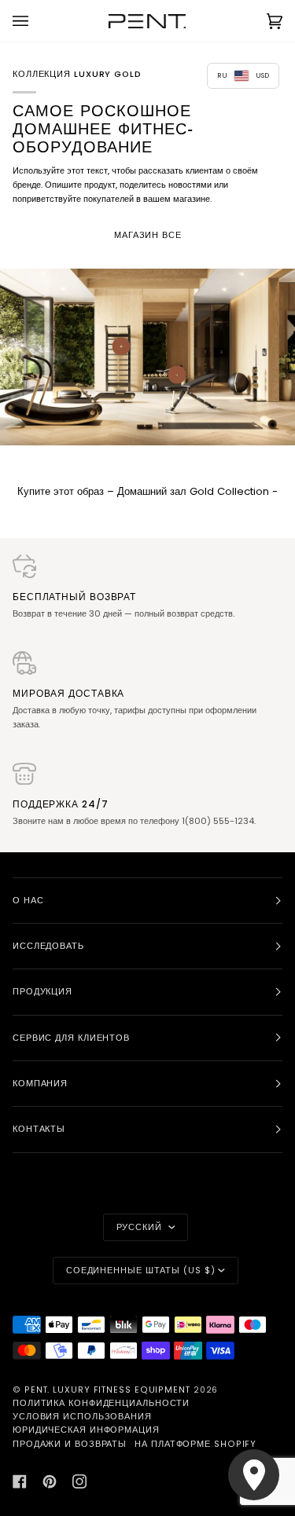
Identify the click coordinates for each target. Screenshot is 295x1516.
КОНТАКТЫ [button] (39, 1129)
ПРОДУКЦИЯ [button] (42, 992)
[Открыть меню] (36, 21)
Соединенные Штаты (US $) (141, 1270)
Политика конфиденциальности (101, 1403)
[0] (121, 346)
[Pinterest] (49, 1481)
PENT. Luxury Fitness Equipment (109, 1390)
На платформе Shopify (195, 1444)
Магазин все (148, 235)
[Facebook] (20, 1481)
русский (140, 1227)
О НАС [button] (28, 900)
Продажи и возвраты (70, 1444)
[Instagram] (79, 1481)
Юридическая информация (86, 1430)
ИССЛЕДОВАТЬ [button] (48, 946)
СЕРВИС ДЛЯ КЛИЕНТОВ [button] (71, 1038)
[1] (177, 374)
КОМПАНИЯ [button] (40, 1083)
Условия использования (82, 1417)
